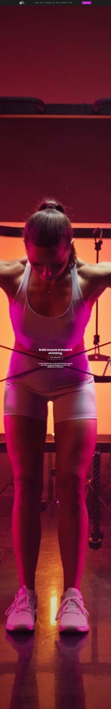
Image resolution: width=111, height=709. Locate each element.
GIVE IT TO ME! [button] (55, 377)
